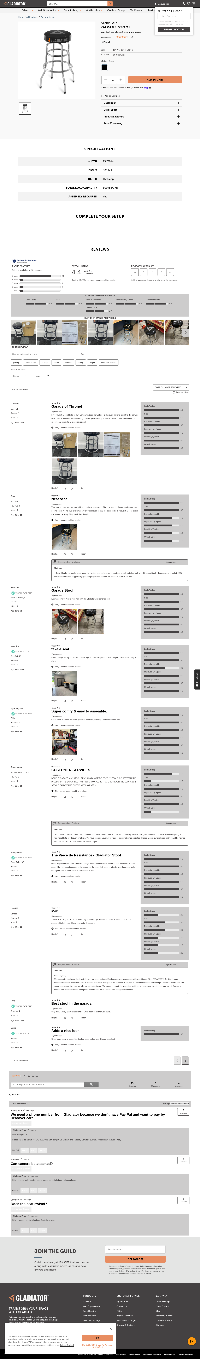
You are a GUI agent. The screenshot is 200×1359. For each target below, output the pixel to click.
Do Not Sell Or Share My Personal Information (97, 1346)
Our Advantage (163, 1302)
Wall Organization (47, 10)
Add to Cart (155, 79)
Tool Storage (136, 10)
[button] (183, 1160)
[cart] (193, 4)
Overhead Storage (116, 10)
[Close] (110, 1329)
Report (42, 1150)
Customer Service (128, 1296)
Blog (158, 1311)
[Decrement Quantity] (105, 80)
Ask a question (183, 1095)
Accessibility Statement (152, 1354)
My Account (122, 1302)
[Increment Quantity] (121, 80)
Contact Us (122, 1306)
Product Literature (114, 116)
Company (162, 1296)
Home (21, 17)
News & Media (162, 1306)
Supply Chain (134, 1354)
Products (89, 1296)
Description (110, 103)
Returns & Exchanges (126, 1320)
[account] (183, 4)
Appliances (153, 10)
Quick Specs (110, 110)
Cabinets (26, 10)
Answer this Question (21, 1123)
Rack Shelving (71, 10)
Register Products (125, 1316)
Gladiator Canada (164, 1320)
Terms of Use (125, 1266)
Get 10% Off (135, 1259)
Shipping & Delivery (126, 1325)
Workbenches (93, 10)
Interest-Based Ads (186, 1354)
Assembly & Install (164, 1316)
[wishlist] (188, 4)
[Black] (104, 67)
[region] (60, 1338)
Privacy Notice (139, 1266)
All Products (32, 17)
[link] (16, 1076)
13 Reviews (34, 1076)
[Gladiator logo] (14, 4)
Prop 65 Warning (113, 123)
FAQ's (119, 1311)
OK (97, 1338)
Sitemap (160, 1325)
